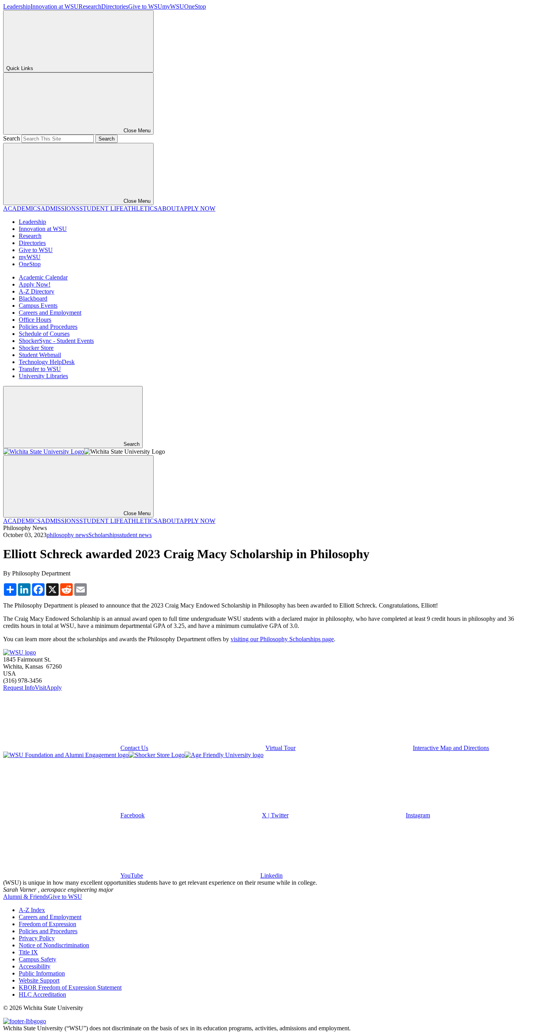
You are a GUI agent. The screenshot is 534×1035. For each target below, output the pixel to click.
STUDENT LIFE (101, 208)
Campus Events (38, 305)
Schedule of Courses (44, 333)
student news (136, 535)
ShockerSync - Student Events (56, 340)
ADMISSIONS (60, 208)
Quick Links (19, 68)
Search (11, 138)
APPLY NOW (197, 208)
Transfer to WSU (40, 369)
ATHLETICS (141, 208)
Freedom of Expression (47, 924)
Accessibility (34, 966)
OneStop (195, 6)
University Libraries (43, 376)
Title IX (28, 952)
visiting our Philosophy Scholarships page (282, 639)
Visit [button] (40, 687)
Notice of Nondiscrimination (54, 945)
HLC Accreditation (42, 994)
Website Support (39, 980)
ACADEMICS (22, 208)
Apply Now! (34, 284)
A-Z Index (32, 910)
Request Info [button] (19, 687)
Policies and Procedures (48, 326)
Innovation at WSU (54, 6)
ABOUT (168, 208)
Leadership (16, 6)
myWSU (173, 6)
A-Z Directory (36, 291)
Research (90, 6)
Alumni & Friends (25, 896)
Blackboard (33, 298)
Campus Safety (37, 959)
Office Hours (35, 319)
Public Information (42, 973)
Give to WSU (145, 6)
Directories (114, 6)
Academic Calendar (43, 277)
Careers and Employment (50, 312)
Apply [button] (54, 687)
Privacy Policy (37, 938)
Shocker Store (36, 347)
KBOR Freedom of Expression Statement (70, 987)
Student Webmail (40, 355)
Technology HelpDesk (47, 362)
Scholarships (104, 535)
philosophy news (67, 535)
